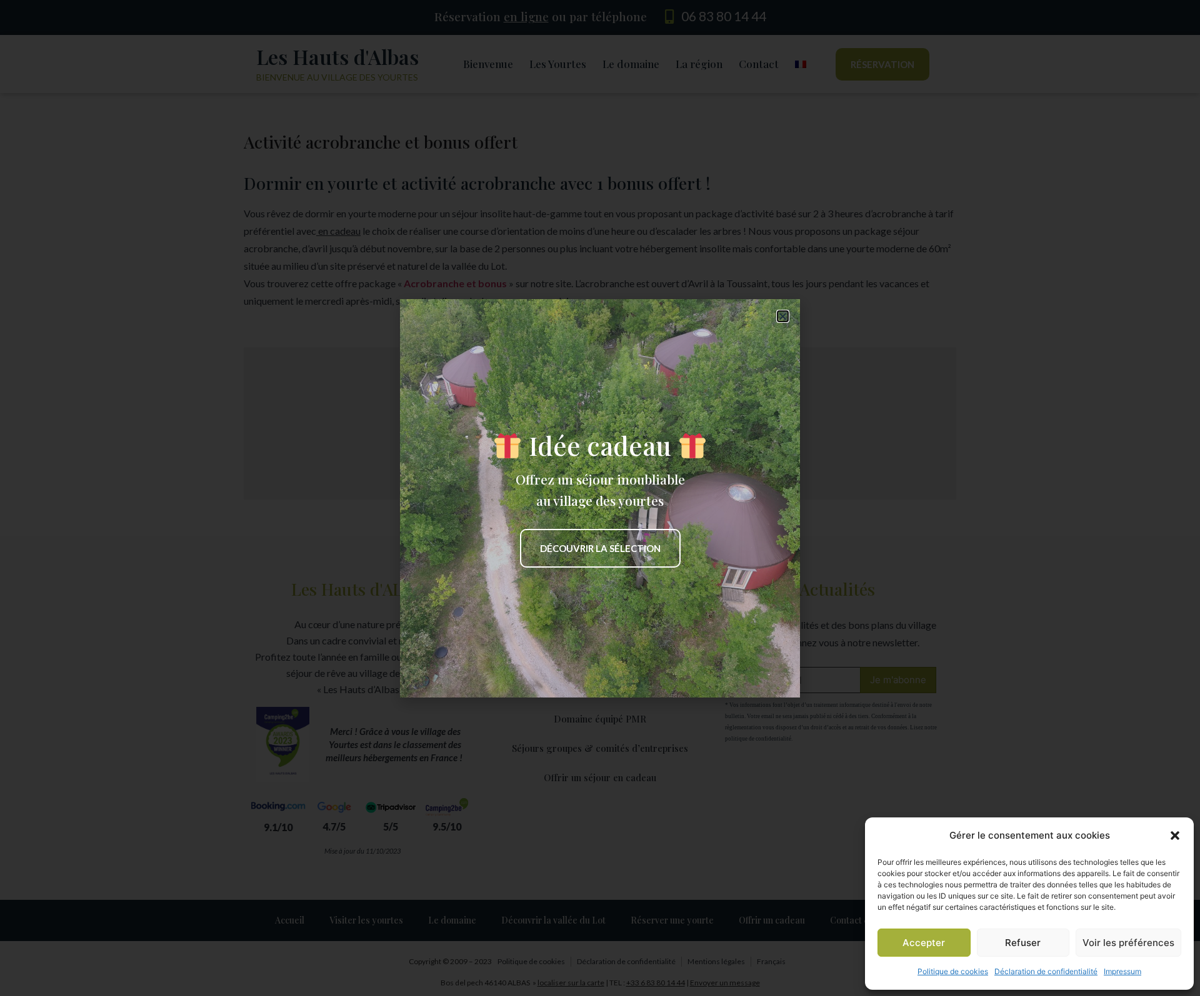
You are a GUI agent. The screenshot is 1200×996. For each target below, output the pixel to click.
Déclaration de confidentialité (1046, 971)
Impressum (1122, 971)
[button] (1175, 835)
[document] (600, 498)
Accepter (923, 943)
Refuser (1023, 943)
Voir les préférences (1128, 943)
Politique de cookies (953, 971)
